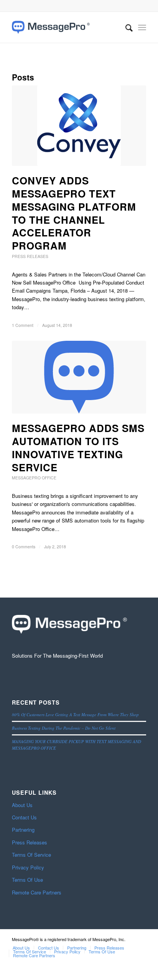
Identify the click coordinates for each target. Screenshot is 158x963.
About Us (22, 805)
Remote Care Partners (36, 892)
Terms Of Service (31, 854)
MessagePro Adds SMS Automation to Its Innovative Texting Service (78, 447)
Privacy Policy (28, 867)
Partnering (23, 829)
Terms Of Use (27, 879)
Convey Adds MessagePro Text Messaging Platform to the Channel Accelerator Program (74, 213)
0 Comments (23, 546)
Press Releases (30, 256)
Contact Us (24, 817)
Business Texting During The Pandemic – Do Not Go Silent (63, 728)
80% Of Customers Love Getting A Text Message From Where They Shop (75, 714)
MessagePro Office (34, 478)
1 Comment (22, 325)
